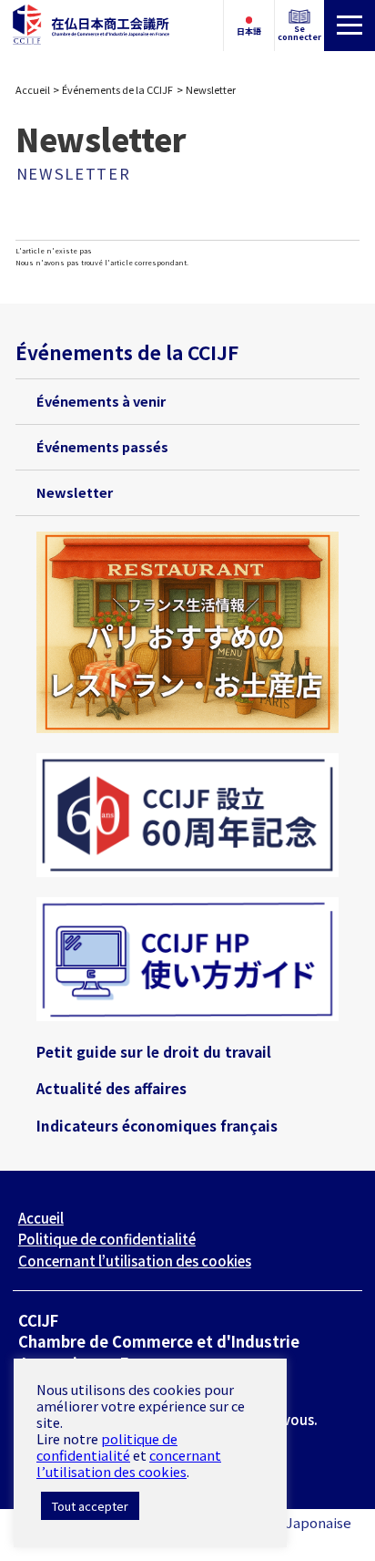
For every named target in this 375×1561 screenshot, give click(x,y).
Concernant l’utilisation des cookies (134, 1260)
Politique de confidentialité (107, 1238)
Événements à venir (101, 400)
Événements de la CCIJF (117, 89)
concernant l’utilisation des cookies (128, 1463)
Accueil (32, 89)
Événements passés (102, 446)
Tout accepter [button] (90, 1505)
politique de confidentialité (106, 1446)
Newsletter (74, 491)
